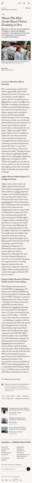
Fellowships (20, 449)
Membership (20, 447)
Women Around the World (12, 379)
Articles (3, 8)
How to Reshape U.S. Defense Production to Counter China (17, 428)
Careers (3, 451)
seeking (18, 192)
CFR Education (5, 453)
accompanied (6, 202)
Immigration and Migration (22, 398)
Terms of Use (20, 458)
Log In (19, 3)
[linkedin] (6, 480)
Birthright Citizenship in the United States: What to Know (17, 418)
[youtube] (10, 480)
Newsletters (20, 451)
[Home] (2, 3)
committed (16, 307)
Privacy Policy (5, 458)
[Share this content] (16, 480)
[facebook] (2, 480)
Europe (18, 396)
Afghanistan (25, 396)
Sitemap (3, 460)
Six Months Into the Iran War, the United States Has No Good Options (19, 409)
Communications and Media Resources (23, 455)
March (3, 102)
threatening (19, 289)
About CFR (4, 447)
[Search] (24, 3)
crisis (9, 92)
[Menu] (29, 3)
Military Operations (7, 398)
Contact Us (4, 454)
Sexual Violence (10, 396)
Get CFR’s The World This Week (11, 464)
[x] (20, 480)
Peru (3, 14)
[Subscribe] (28, 469)
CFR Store (20, 453)
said (14, 154)
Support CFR (5, 449)
